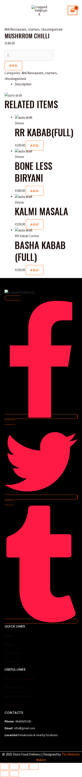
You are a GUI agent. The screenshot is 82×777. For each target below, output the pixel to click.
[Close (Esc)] (33, 767)
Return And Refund (18, 696)
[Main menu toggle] (9, 10)
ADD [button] (34, 145)
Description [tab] (23, 84)
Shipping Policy (15, 705)
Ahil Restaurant (15, 29)
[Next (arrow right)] (14, 774)
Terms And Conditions (20, 679)
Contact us (12, 661)
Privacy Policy (14, 687)
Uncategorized (51, 29)
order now (12, 653)
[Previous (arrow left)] (4, 774)
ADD (13, 65)
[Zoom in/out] (4, 767)
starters (34, 29)
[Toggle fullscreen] (14, 767)
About (9, 644)
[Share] (24, 767)
